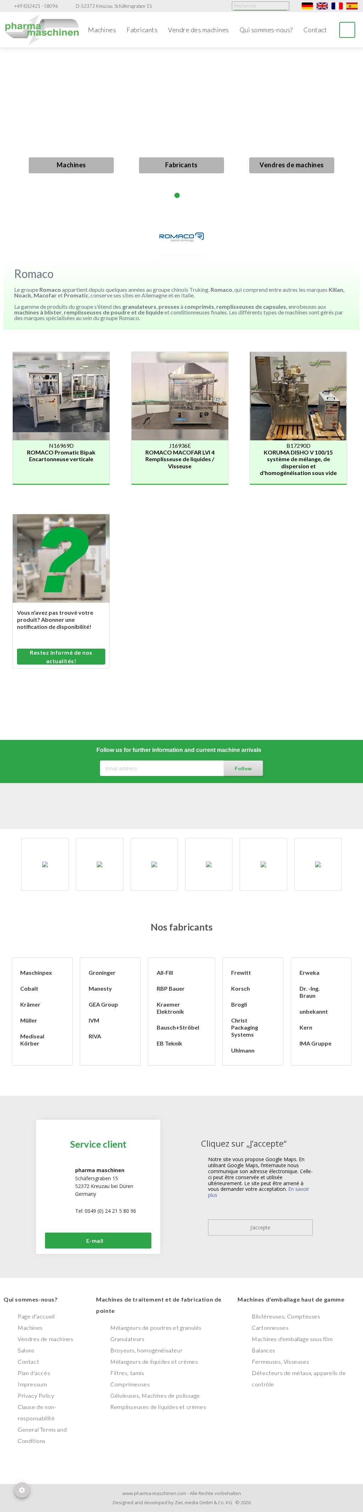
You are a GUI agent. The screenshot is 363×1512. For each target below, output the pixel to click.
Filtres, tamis (127, 1372)
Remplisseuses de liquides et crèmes (158, 1406)
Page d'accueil (36, 1316)
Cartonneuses (270, 1327)
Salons (26, 1350)
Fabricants (142, 30)
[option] (45, 864)
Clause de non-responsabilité (37, 1412)
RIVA (95, 1036)
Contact (315, 30)
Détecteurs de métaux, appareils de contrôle (299, 1378)
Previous (13, 134)
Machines (102, 30)
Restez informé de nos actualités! (61, 656)
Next (350, 128)
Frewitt (241, 972)
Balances (263, 1350)
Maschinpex (36, 972)
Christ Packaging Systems (244, 1027)
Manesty (100, 988)
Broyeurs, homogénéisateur (146, 1350)
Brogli (239, 1004)
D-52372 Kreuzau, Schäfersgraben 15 (114, 6)
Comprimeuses (130, 1384)
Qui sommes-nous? (266, 30)
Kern (306, 1027)
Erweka (309, 972)
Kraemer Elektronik (170, 1008)
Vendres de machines (291, 165)
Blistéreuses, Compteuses (286, 1316)
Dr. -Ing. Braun (310, 992)
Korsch (240, 988)
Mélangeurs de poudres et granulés (156, 1327)
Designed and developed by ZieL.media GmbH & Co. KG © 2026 (182, 1502)
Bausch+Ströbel (178, 1027)
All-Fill (165, 972)
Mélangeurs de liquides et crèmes (154, 1361)
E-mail (95, 1240)
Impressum (32, 1384)
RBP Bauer (171, 988)
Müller (28, 1020)
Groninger (102, 972)
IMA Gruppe (315, 1043)
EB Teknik (169, 1043)
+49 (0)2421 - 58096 (36, 6)
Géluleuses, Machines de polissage (155, 1395)
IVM (94, 1020)
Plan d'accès (34, 1372)
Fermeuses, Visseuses (280, 1361)
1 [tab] (168, 195)
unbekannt (314, 1011)
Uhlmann (243, 1050)
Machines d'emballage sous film (292, 1339)
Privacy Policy (36, 1395)
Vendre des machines (198, 30)
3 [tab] (186, 195)
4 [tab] (194, 195)
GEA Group (103, 1004)
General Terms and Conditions (42, 1435)
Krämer (30, 1004)
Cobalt (29, 988)
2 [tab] (177, 195)
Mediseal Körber (32, 1040)
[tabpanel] (181, 128)
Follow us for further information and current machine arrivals (178, 750)
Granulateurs (127, 1339)
